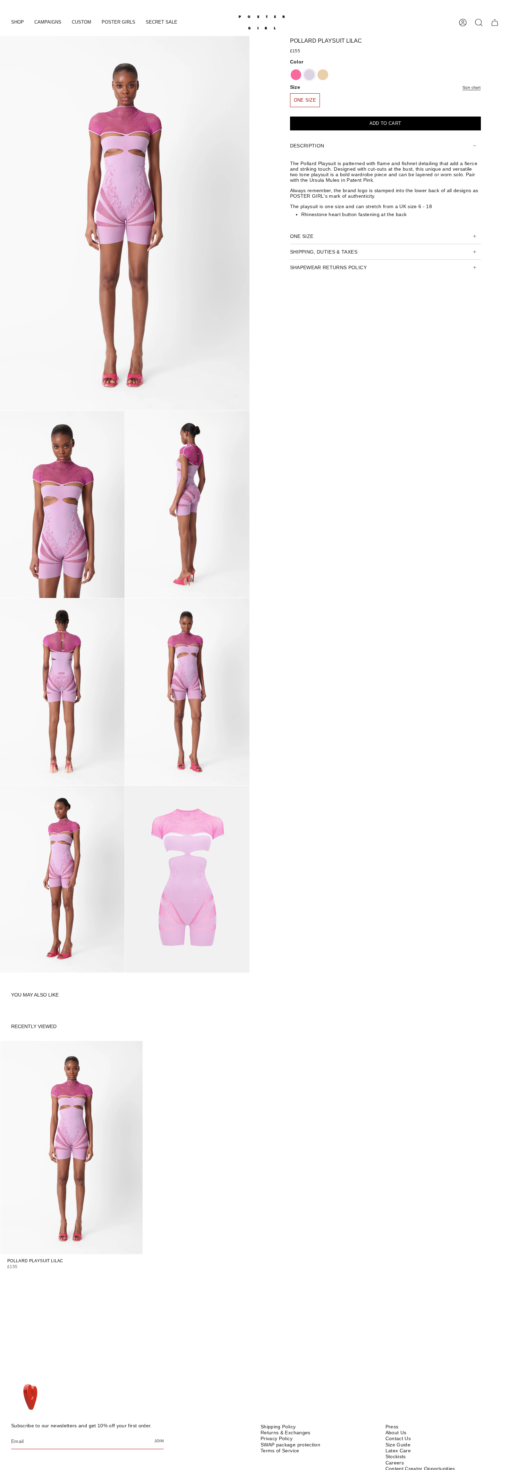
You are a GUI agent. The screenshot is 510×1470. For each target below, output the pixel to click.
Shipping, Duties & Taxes (323, 252)
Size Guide (398, 1444)
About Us (396, 1432)
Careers (394, 1462)
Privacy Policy (276, 1438)
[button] (17, 22)
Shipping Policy (278, 1426)
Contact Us (398, 1438)
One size (302, 236)
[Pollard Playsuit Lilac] (71, 1147)
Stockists (395, 1456)
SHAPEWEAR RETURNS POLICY (328, 267)
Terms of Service (280, 1450)
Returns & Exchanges (286, 1432)
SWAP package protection (290, 1444)
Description (307, 145)
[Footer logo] (31, 1397)
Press (392, 1426)
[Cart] (495, 22)
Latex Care (398, 1450)
